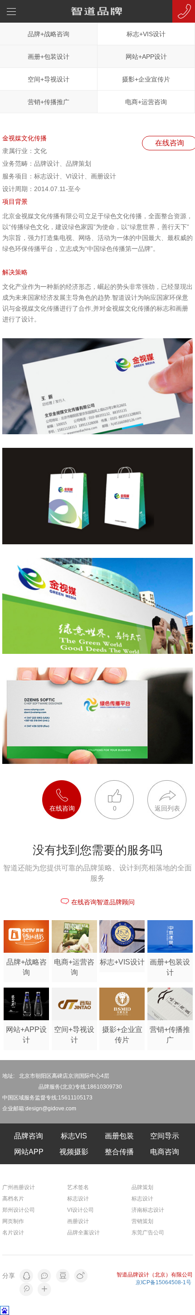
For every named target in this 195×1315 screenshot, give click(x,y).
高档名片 (13, 1198)
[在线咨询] (68, 784)
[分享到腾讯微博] (26, 1289)
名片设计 (13, 1232)
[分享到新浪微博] (81, 1275)
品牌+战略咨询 (48, 34)
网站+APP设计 (146, 56)
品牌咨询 (28, 1136)
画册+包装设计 (48, 56)
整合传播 (119, 1152)
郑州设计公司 (18, 1210)
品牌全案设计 (83, 1232)
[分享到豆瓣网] (62, 1275)
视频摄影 (73, 1152)
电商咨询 (164, 1152)
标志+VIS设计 (146, 34)
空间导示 (164, 1136)
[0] (121, 784)
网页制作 (13, 1221)
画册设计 (78, 1221)
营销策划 (142, 1221)
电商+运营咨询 (146, 102)
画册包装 (119, 1136)
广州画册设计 (18, 1187)
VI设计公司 (80, 1210)
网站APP (29, 1152)
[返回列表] (166, 784)
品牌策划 (142, 1187)
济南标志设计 (148, 1210)
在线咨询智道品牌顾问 (103, 902)
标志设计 (78, 1198)
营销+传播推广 (48, 102)
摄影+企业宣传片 (146, 79)
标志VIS (74, 1136)
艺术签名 (78, 1187)
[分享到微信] (44, 1275)
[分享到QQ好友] (26, 1275)
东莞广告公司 (148, 1232)
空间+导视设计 (48, 79)
